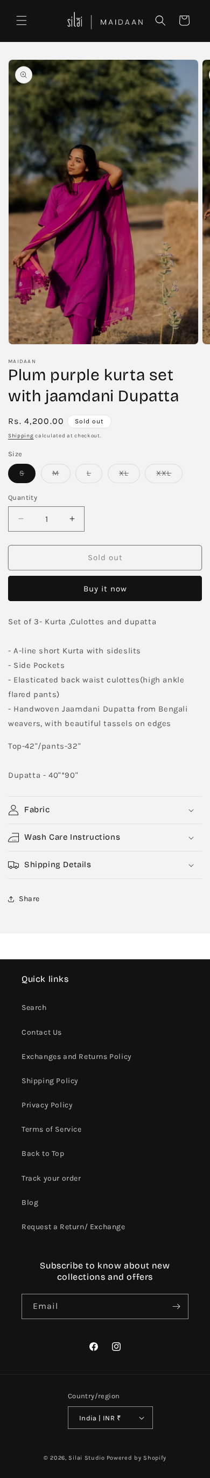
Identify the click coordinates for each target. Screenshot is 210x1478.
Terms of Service (52, 1129)
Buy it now (105, 589)
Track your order (51, 1178)
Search (34, 1007)
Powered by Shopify (137, 1457)
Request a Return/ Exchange (73, 1226)
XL (129, 475)
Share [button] (29, 898)
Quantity (22, 497)
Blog (30, 1202)
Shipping (21, 436)
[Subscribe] (176, 1306)
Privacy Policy (47, 1105)
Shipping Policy (50, 1080)
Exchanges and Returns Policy (77, 1056)
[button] (21, 20)
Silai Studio (86, 1457)
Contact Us (42, 1032)
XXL (169, 475)
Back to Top (43, 1153)
